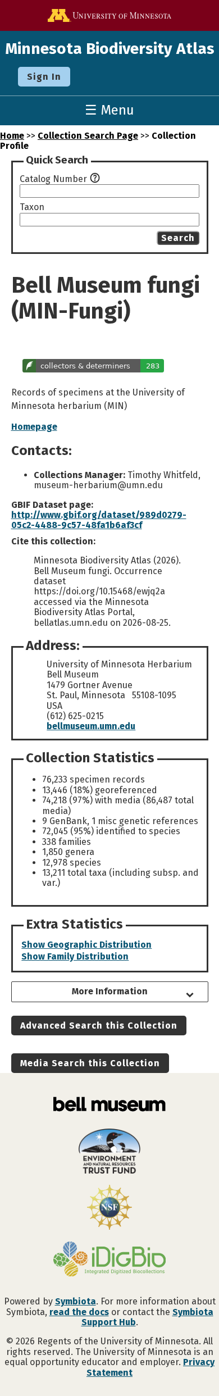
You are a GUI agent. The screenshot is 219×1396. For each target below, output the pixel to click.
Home (12, 135)
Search (178, 238)
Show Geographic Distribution (86, 944)
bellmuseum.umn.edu (91, 726)
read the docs (79, 1312)
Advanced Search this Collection (98, 1025)
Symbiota (75, 1301)
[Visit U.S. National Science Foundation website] (109, 1208)
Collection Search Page (88, 135)
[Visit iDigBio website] (109, 1260)
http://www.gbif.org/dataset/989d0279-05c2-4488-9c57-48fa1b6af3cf (98, 520)
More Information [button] (110, 991)
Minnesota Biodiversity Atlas (110, 48)
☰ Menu (109, 110)
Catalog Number (53, 179)
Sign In (44, 76)
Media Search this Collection (90, 1063)
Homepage (34, 426)
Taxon (32, 207)
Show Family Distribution (75, 956)
